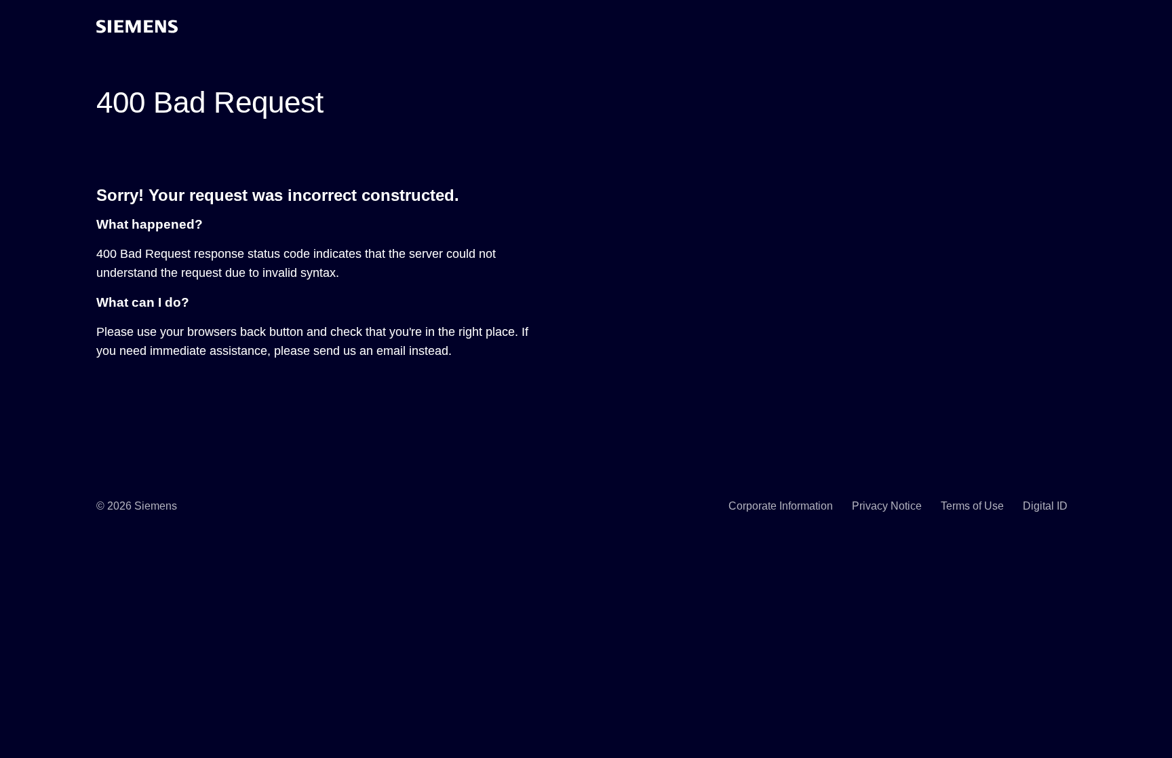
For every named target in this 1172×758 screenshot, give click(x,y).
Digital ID (1045, 506)
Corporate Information (780, 506)
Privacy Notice (887, 506)
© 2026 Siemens (136, 506)
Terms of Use (972, 506)
